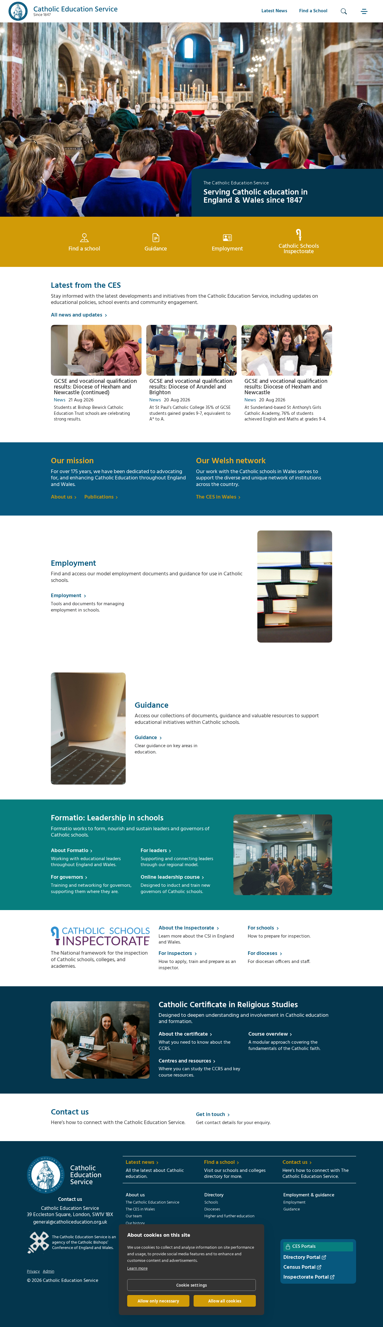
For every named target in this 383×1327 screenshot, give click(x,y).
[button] (364, 11)
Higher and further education (229, 1216)
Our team (134, 1216)
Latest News (274, 11)
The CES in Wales (140, 1209)
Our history (135, 1223)
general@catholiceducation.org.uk (70, 1222)
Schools (211, 1202)
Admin (48, 1271)
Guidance (291, 1209)
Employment (294, 1202)
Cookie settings (191, 1285)
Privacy (33, 1271)
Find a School (313, 11)
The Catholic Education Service (152, 1202)
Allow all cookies (224, 1301)
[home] (63, 11)
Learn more (137, 1268)
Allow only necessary (158, 1301)
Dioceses (212, 1209)
